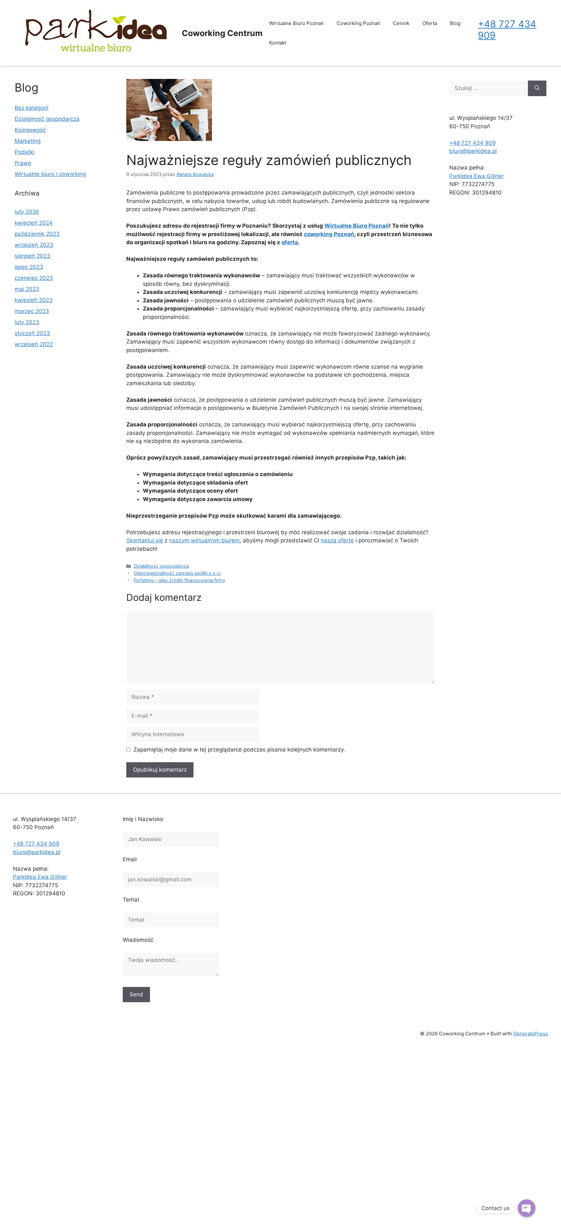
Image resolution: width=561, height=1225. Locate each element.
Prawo (23, 163)
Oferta (429, 23)
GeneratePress (530, 1033)
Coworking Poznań (358, 23)
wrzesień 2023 (34, 245)
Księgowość (30, 130)
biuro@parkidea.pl (473, 151)
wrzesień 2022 (34, 344)
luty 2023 (27, 322)
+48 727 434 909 (507, 29)
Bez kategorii (31, 108)
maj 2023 (27, 289)
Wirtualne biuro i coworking (50, 174)
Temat (131, 899)
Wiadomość (138, 940)
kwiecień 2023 (34, 300)
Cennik (401, 23)
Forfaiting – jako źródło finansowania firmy (179, 580)
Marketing (28, 141)
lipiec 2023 (29, 267)
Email (130, 859)
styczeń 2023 (32, 333)
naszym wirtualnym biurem (204, 540)
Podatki (24, 152)
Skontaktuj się (144, 540)
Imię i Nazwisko (143, 819)
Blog (455, 23)
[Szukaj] (537, 88)
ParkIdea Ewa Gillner (476, 176)
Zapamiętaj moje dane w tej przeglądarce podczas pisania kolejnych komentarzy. (239, 749)
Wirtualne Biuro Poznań (296, 23)
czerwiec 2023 (34, 278)
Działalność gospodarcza (161, 566)
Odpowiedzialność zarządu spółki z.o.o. (177, 573)
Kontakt (277, 43)
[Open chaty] (526, 1208)
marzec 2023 (32, 311)
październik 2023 (37, 234)
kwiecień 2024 (34, 223)
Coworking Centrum (222, 33)
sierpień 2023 (32, 256)
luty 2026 (27, 211)
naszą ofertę (337, 540)
